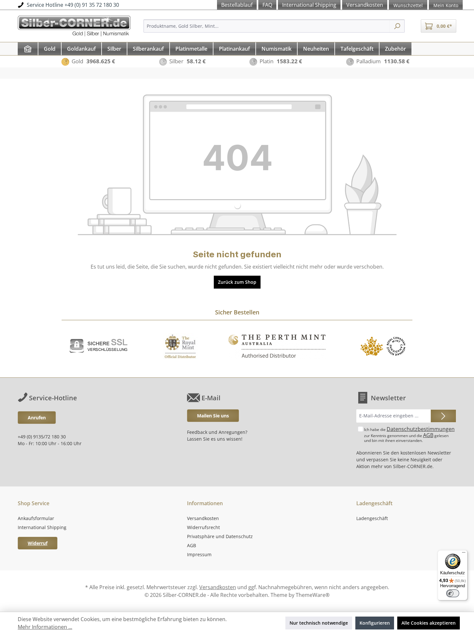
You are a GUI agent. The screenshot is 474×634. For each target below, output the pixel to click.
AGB (428, 435)
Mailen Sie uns (213, 416)
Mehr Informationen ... (45, 626)
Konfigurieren (375, 623)
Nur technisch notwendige (319, 623)
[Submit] (443, 416)
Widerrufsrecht (203, 527)
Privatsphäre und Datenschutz (220, 536)
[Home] (28, 48)
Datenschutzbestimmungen (421, 429)
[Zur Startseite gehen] (74, 25)
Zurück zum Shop (237, 282)
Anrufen (37, 417)
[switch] (452, 593)
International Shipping (42, 527)
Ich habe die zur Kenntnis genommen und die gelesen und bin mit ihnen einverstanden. (409, 434)
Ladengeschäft (372, 518)
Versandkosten (203, 518)
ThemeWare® (313, 594)
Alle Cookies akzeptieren (428, 623)
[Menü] (464, 554)
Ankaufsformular (36, 518)
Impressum (199, 554)
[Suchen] (397, 26)
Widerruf (37, 543)
